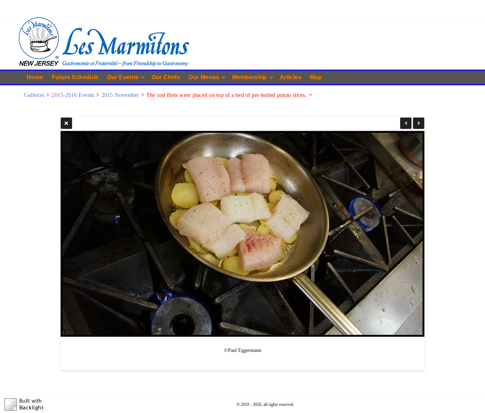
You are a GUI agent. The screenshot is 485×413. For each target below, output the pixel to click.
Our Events (123, 77)
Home (35, 77)
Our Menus (204, 77)
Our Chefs (166, 77)
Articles (290, 77)
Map (316, 77)
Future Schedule (75, 77)
